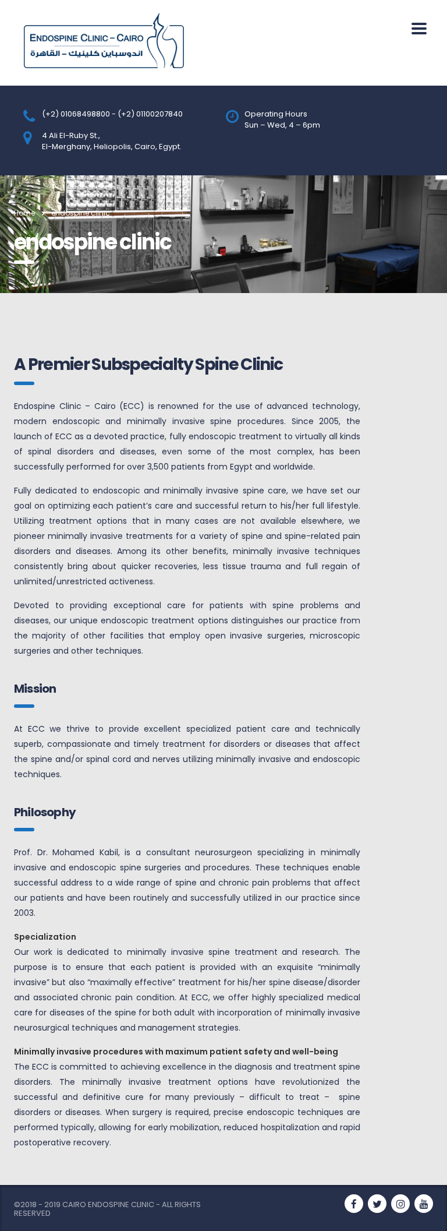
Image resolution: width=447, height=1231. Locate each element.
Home (24, 213)
